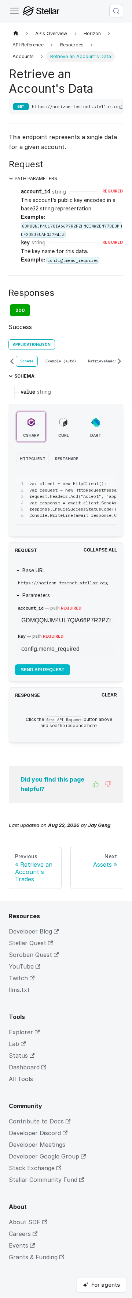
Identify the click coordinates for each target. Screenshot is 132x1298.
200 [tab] (20, 310)
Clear (109, 695)
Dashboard (24, 1067)
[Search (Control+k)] (116, 11)
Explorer (21, 1032)
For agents (105, 1284)
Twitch (18, 978)
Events (18, 1245)
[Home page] (16, 33)
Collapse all (100, 550)
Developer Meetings (37, 1144)
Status (18, 1055)
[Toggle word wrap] (94, 483)
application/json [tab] (32, 344)
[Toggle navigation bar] (14, 10)
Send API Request (42, 669)
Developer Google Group (44, 1156)
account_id (31, 608)
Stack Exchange (32, 1168)
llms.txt (19, 989)
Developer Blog (30, 931)
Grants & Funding (33, 1257)
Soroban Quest (30, 954)
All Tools (21, 1079)
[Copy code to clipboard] (108, 483)
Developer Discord (35, 1133)
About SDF (24, 1222)
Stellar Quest (27, 943)
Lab (14, 1043)
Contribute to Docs (36, 1121)
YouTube (21, 966)
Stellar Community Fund (43, 1179)
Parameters (36, 595)
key (22, 636)
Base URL (33, 570)
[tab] (27, 361)
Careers (20, 1233)
